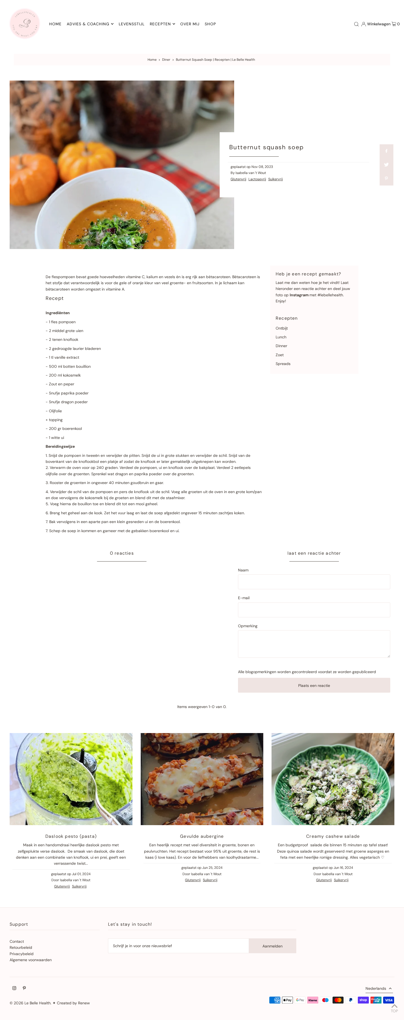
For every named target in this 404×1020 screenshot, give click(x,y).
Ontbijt (282, 328)
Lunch (281, 337)
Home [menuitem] (55, 23)
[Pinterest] (24, 989)
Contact (17, 941)
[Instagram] (14, 989)
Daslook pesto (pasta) (71, 836)
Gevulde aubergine (202, 836)
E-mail (244, 597)
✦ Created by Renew (71, 1002)
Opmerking (248, 625)
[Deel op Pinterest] (386, 179)
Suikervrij (275, 179)
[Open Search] (356, 23)
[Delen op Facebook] (386, 151)
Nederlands (376, 988)
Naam (243, 570)
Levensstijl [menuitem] (132, 23)
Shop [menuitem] (210, 23)
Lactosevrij (257, 179)
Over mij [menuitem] (190, 23)
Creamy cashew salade (333, 836)
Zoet (280, 354)
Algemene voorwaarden (31, 959)
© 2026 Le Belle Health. (30, 1002)
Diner (166, 59)
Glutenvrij (238, 179)
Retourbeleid (21, 947)
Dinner (281, 345)
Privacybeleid (22, 953)
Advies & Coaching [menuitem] (88, 23)
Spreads (283, 363)
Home (152, 59)
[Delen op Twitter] (386, 165)
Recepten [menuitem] (160, 23)
